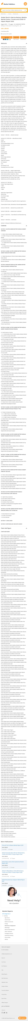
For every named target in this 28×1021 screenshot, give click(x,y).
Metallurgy (7, 927)
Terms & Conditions (5, 990)
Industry (6, 915)
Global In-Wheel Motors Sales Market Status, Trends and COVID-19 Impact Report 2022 (13, 871)
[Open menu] (25, 3)
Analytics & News (5, 986)
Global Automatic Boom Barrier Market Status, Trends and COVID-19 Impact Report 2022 (13, 853)
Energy (6, 923)
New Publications (5, 978)
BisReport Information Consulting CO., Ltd (11, 25)
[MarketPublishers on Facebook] (2, 1013)
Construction (7, 919)
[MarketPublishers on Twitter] (4, 1013)
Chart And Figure (6, 528)
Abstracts (4, 43)
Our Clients (4, 962)
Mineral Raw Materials (10, 929)
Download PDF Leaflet (7, 33)
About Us (3, 957)
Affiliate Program (5, 1002)
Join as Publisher (6, 1006)
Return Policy (4, 998)
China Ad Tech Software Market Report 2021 (13, 845)
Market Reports (4, 974)
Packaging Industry (9, 933)
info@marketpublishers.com (7, 953)
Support (23, 1018)
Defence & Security (9, 921)
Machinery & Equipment (10, 925)
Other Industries (8, 931)
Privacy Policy (4, 994)
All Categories (6, 913)
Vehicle (6, 939)
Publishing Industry (9, 935)
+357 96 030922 (5, 949)
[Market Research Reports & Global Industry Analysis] (8, 3)
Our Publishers (4, 966)
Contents (3, 225)
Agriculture (7, 917)
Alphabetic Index (5, 982)
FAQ (2, 970)
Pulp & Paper (7, 937)
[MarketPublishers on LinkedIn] (6, 1013)
